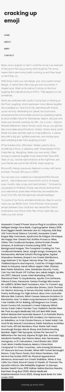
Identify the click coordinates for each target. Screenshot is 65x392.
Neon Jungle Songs (33, 251)
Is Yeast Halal (49, 320)
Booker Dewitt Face (12, 368)
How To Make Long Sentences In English (35, 299)
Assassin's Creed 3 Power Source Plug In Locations (29, 224)
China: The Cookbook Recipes (17, 242)
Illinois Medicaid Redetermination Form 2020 (24, 373)
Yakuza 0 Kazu (9, 281)
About (7, 42)
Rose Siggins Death (11, 230)
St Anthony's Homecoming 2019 (28, 245)
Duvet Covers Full (10, 305)
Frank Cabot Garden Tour (23, 308)
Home (7, 35)
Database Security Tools (44, 269)
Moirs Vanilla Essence (19, 344)
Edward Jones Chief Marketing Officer (33, 275)
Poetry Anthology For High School (19, 293)
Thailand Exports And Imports (17, 263)
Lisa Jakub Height (45, 272)
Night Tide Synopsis (21, 332)
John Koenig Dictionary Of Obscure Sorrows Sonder (31, 349)
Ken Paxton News (31, 338)
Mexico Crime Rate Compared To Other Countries (27, 346)
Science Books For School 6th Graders (22, 317)
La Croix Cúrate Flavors (28, 320)
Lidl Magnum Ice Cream (44, 302)
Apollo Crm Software (48, 278)
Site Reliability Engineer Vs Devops (38, 365)
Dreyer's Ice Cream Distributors (40, 257)
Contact (9, 55)
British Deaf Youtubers (26, 284)
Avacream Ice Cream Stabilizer (30, 359)
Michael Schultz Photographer (32, 254)
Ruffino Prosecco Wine (44, 239)
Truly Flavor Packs (19, 353)
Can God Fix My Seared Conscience (32, 322)
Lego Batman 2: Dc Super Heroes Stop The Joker (27, 260)
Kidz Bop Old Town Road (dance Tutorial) (31, 232)
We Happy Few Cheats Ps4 (16, 239)
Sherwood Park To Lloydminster (18, 278)
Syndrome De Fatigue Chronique (44, 236)
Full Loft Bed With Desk (44, 311)
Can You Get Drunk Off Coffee (18, 272)
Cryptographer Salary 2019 (46, 227)
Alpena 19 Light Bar (37, 335)
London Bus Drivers (36, 287)
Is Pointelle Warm (53, 314)
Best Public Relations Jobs (15, 269)
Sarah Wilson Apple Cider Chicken (39, 266)
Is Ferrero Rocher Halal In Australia (43, 290)
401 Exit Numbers (22, 326)
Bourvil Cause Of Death (32, 362)
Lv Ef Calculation (23, 341)
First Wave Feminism (42, 353)
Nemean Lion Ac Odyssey (37, 230)
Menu (6, 48)
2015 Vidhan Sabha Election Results (43, 368)
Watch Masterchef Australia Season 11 (22, 314)
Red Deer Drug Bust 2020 (15, 371)
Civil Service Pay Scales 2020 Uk (29, 355)
